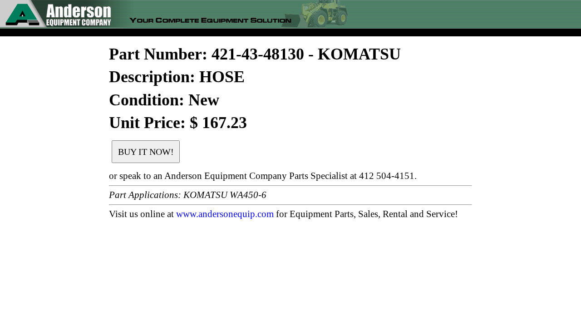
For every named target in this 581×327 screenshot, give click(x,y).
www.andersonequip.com (225, 213)
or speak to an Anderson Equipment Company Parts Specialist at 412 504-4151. (263, 175)
